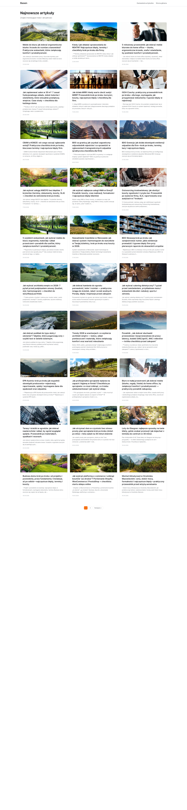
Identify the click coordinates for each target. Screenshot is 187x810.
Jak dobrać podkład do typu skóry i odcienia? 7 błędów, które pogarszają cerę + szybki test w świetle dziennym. (43, 336)
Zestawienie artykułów (145, 3)
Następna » (98, 508)
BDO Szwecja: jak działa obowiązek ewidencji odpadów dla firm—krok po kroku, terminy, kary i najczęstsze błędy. (143, 145)
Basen (23, 3)
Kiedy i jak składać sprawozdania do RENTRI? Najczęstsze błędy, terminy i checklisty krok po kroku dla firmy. (90, 47)
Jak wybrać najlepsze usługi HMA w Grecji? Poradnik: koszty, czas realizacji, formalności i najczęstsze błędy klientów (93, 193)
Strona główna (161, 3)
